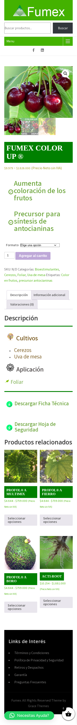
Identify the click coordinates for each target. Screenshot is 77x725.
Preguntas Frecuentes (30, 682)
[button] (65, 73)
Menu (10, 41)
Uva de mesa (36, 275)
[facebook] (33, 50)
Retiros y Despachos (29, 667)
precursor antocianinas (35, 280)
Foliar (21, 275)
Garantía (20, 675)
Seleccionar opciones (16, 520)
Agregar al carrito (33, 256)
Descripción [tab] (19, 295)
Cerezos (10, 275)
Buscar (63, 28)
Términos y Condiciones (31, 653)
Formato (12, 245)
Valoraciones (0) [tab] (22, 304)
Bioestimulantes (47, 269)
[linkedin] (42, 50)
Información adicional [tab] (49, 295)
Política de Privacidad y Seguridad (39, 660)
